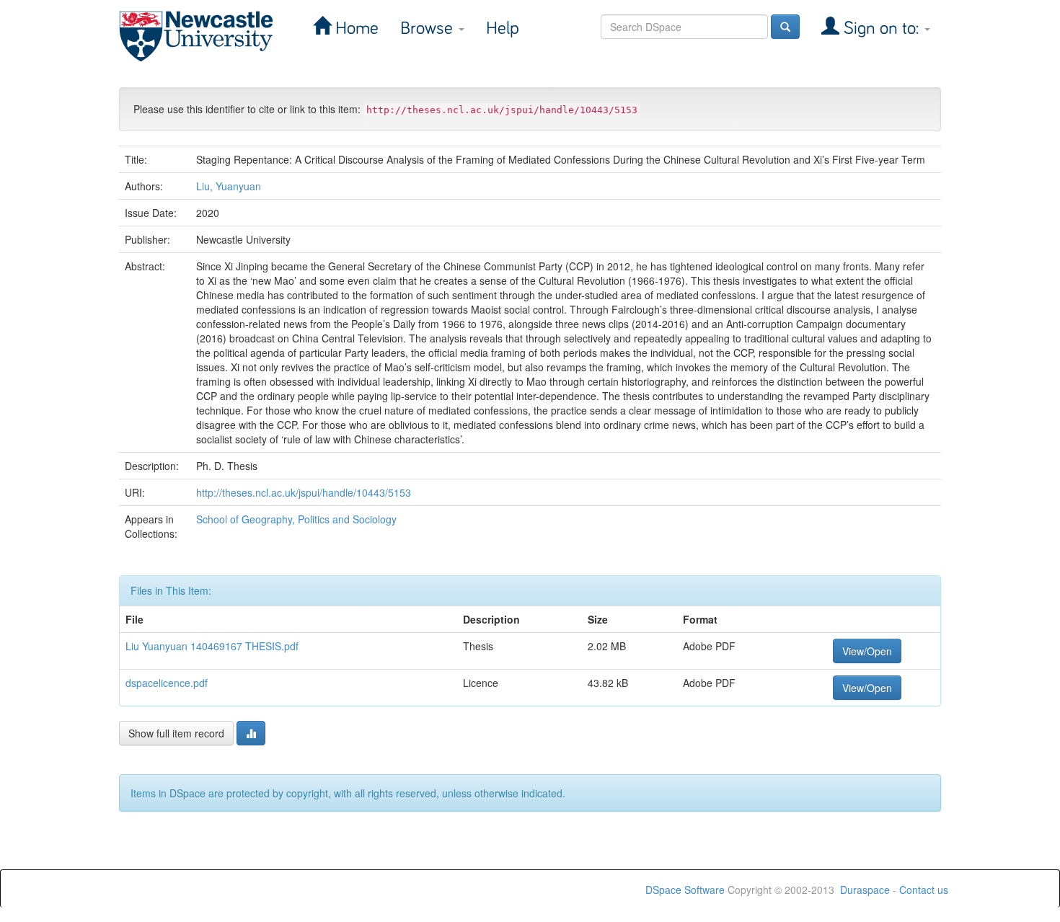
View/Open (867, 651)
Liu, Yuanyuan (228, 186)
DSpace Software (685, 889)
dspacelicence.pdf (166, 682)
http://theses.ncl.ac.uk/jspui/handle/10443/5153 (303, 492)
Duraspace (865, 889)
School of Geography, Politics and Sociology (296, 519)
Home (355, 28)
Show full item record (176, 733)
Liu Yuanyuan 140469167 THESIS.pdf (212, 646)
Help (502, 28)
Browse (428, 28)
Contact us (923, 889)
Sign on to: (881, 28)
